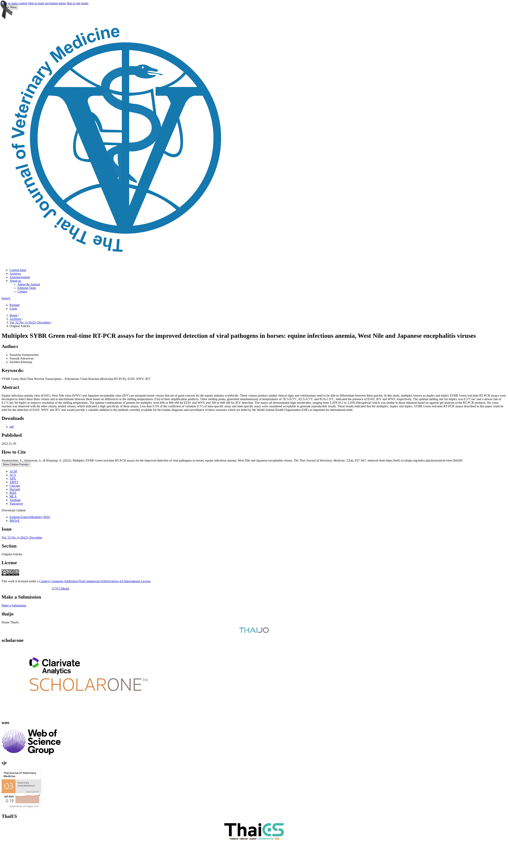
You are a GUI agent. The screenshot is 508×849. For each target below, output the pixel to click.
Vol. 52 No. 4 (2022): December (30, 322)
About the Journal (28, 284)
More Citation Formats (16, 464)
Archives (15, 273)
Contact (22, 291)
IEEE (13, 493)
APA (13, 478)
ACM (13, 471)
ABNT (14, 482)
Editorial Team (26, 288)
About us (15, 280)
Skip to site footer (77, 3)
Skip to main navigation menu (47, 3)
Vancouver (16, 503)
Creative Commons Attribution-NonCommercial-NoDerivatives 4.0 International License (94, 581)
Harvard (15, 489)
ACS (13, 475)
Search (6, 298)
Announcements (20, 277)
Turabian (15, 500)
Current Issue (18, 270)
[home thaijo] (254, 632)
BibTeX (15, 520)
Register (15, 305)
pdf (12, 426)
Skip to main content (14, 3)
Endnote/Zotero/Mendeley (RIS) (30, 517)
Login (13, 308)
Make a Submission (14, 605)
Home (14, 315)
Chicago (15, 485)
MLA (13, 496)
